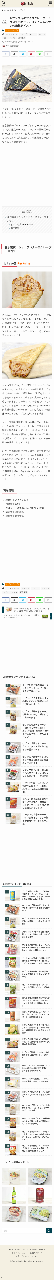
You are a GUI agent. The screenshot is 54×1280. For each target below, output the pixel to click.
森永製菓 (21, 38)
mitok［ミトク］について (18, 1249)
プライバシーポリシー (20, 1253)
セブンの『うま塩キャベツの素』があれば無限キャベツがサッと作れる (35, 701)
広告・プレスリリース (24, 1256)
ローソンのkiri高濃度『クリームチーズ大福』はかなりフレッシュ (36, 1080)
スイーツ (42, 34)
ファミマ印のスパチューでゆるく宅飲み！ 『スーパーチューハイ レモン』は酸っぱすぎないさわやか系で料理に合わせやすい (36, 895)
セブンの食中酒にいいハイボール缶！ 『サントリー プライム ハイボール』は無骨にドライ (36, 1014)
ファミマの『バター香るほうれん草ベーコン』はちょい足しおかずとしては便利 (35, 773)
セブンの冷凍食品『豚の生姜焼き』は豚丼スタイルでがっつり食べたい (36, 974)
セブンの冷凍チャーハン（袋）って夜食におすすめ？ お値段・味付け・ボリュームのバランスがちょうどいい (35, 731)
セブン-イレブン (12, 30)
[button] (1, 1277)
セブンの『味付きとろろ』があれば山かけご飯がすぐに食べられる (35, 714)
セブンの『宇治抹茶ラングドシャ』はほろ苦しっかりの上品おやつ (36, 987)
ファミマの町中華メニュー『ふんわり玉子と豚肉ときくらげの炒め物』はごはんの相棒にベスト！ (36, 947)
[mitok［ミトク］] (27, 3)
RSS (36, 1256)
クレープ (23, 34)
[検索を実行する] (49, 1230)
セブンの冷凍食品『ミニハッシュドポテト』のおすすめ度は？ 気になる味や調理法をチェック (36, 1148)
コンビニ (32, 34)
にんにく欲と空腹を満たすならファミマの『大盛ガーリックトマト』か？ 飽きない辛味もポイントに (35, 803)
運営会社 (33, 1249)
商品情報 (15, 228)
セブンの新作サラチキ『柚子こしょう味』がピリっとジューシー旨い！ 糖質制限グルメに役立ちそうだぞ (36, 1029)
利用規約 (41, 1249)
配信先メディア (36, 1253)
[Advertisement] (28, 648)
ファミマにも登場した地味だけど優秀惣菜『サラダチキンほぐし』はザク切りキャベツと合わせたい (36, 960)
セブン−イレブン (9, 38)
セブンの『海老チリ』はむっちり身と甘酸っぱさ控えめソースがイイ (35, 760)
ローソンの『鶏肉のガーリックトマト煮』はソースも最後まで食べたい (35, 688)
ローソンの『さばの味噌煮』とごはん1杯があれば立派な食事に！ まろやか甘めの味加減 (36, 1068)
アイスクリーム (12, 34)
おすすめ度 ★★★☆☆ (22, 224)
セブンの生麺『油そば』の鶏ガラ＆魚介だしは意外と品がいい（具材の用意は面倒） (35, 787)
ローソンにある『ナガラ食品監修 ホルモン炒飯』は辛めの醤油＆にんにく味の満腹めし (36, 1121)
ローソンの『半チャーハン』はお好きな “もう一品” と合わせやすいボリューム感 (35, 819)
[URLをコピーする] (48, 53)
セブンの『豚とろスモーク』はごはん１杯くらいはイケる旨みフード (35, 746)
